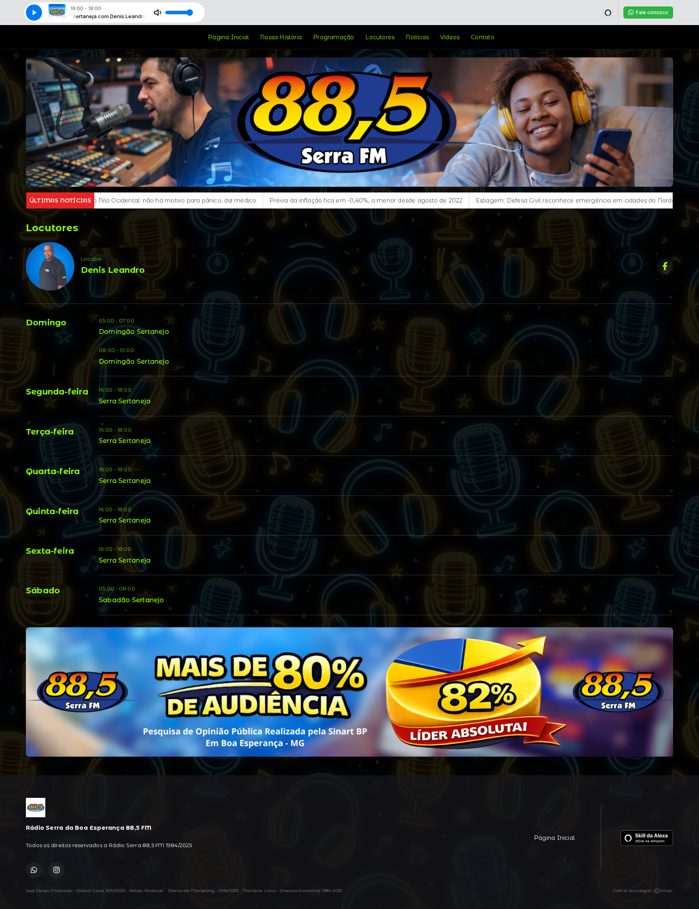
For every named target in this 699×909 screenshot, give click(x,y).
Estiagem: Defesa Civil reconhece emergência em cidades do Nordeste (433, 200)
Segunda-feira (57, 392)
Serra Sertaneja (124, 401)
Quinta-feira (52, 511)
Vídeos (450, 37)
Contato (482, 37)
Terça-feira (50, 432)
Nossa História (281, 37)
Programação (333, 37)
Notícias (417, 37)
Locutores (379, 37)
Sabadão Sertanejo (131, 600)
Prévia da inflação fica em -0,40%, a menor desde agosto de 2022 (219, 200)
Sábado (43, 590)
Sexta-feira (50, 551)
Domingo (46, 322)
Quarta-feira (53, 471)
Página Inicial (228, 37)
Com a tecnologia (632, 890)
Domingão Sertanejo (134, 331)
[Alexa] (608, 12)
